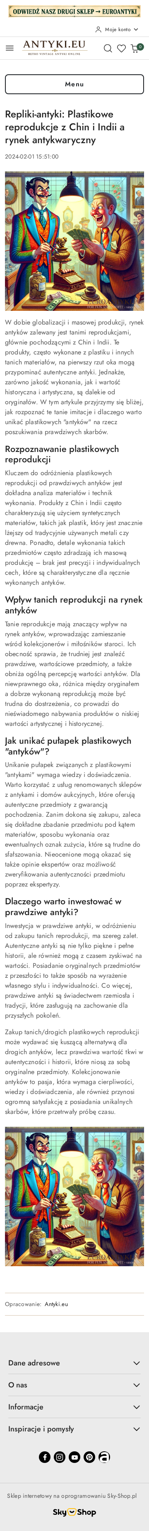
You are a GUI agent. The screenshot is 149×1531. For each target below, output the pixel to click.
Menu (74, 84)
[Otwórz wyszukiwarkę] (108, 48)
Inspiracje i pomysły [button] (41, 1429)
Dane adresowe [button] (34, 1363)
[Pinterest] (89, 1457)
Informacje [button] (25, 1407)
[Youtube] (74, 1457)
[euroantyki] (74, 10)
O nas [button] (17, 1385)
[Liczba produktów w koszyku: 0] (134, 48)
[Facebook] (44, 1457)
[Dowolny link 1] (104, 1457)
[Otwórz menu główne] (9, 48)
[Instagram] (59, 1457)
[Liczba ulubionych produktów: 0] (121, 48)
